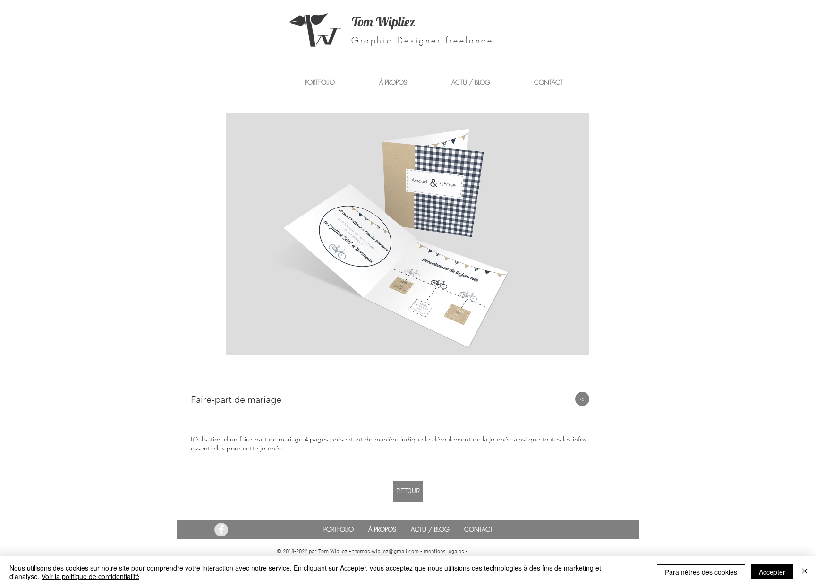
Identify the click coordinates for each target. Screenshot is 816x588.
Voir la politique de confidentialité (90, 576)
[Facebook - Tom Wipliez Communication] (221, 529)
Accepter (772, 572)
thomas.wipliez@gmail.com (385, 551)
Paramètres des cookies (701, 572)
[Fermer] (804, 571)
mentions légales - (446, 551)
